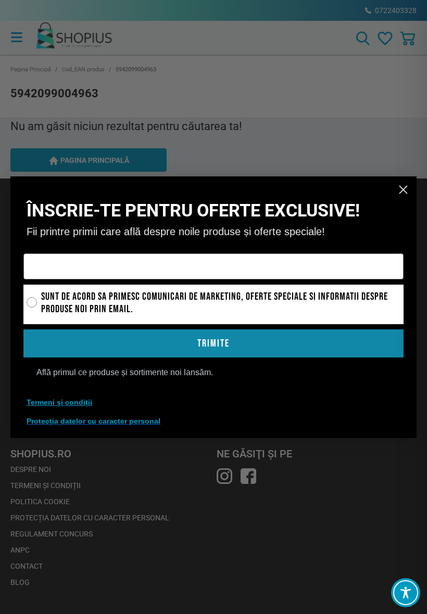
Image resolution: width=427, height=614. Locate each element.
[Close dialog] (403, 190)
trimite (213, 343)
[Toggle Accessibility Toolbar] (405, 592)
